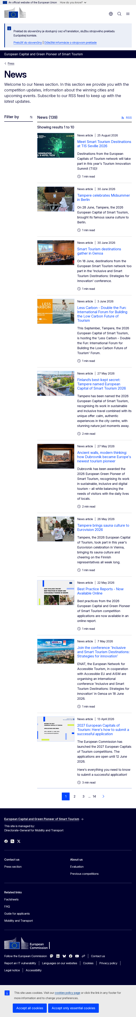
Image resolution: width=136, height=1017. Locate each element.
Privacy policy (108, 963)
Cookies (88, 963)
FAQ (7, 906)
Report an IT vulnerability (20, 963)
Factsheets (11, 899)
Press (11, 63)
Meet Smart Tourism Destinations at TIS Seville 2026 (104, 144)
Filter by (11, 116)
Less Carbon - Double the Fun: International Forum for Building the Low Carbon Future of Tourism (102, 314)
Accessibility (34, 970)
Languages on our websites (59, 963)
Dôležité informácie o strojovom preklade (70, 42)
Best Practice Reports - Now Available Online (100, 591)
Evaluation (77, 866)
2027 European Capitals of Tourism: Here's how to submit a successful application (103, 729)
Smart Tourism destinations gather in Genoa (99, 251)
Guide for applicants (17, 913)
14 (94, 796)
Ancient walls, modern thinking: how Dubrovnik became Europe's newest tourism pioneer (104, 456)
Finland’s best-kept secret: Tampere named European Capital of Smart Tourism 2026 (101, 384)
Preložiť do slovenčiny (27, 42)
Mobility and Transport (18, 920)
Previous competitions (84, 873)
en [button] (111, 14)
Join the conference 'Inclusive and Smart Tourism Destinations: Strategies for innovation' (103, 652)
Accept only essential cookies (73, 1008)
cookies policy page (67, 993)
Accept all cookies (29, 1008)
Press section (13, 866)
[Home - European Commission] (15, 12)
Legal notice (12, 970)
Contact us (98, 956)
